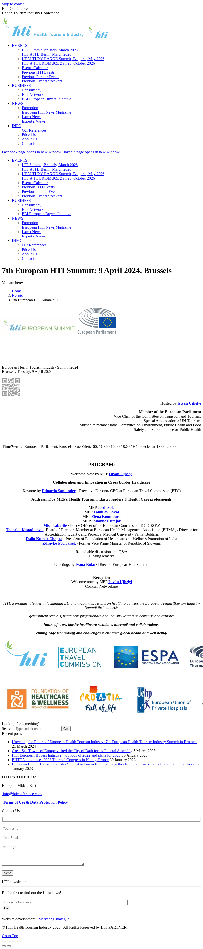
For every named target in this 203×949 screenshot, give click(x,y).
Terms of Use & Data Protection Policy (35, 802)
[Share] (9, 941)
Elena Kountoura (106, 516)
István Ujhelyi (189, 403)
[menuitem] (19, 45)
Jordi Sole (106, 507)
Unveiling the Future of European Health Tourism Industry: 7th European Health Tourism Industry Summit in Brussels (104, 742)
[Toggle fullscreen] (14, 941)
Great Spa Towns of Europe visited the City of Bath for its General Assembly (72, 751)
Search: (8, 728)
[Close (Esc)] (4, 941)
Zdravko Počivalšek (59, 543)
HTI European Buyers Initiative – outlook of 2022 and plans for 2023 (66, 755)
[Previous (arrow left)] (4, 946)
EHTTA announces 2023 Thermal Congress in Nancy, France (60, 760)
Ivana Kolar (86, 564)
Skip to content (13, 4)
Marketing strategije (53, 919)
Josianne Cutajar (106, 521)
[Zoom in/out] (19, 941)
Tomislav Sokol (106, 512)
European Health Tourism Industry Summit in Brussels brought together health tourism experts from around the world (103, 764)
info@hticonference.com (22, 794)
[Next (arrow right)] (9, 946)
